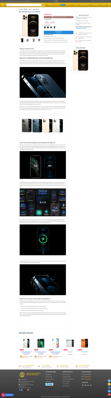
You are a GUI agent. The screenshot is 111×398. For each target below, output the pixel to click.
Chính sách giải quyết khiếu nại (68, 379)
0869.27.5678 (87, 377)
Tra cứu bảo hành (95, 4)
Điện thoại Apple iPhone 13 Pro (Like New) (40, 352)
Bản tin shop (107, 1)
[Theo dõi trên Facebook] (53, 1)
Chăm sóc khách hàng (49, 379)
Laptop (68, 4)
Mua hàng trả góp (94, 1)
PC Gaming (75, 4)
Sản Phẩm (26, 9)
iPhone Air (70, 352)
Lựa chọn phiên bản (47, 19)
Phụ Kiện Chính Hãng (85, 4)
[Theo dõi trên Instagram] (54, 1)
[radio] (45, 27)
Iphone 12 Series (36, 9)
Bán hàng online (48, 374)
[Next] (40, 25)
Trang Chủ (50, 4)
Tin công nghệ (101, 1)
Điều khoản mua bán (66, 381)
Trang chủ (21, 9)
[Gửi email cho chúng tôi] (56, 1)
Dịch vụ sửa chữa (66, 383)
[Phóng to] (20, 36)
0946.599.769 (88, 379)
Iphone (62, 4)
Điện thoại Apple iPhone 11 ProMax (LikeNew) (26, 352)
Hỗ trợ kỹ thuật (48, 381)
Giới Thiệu (57, 4)
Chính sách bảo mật (66, 386)
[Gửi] (43, 5)
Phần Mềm (103, 4)
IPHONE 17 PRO (85, 352)
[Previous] (21, 25)
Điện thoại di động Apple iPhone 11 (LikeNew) (55, 352)
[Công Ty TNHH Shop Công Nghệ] (3, 5)
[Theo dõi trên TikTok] (24, 390)
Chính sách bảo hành (66, 374)
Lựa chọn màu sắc (47, 25)
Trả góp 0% (21, 349)
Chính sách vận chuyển (67, 377)
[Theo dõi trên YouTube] (57, 1)
